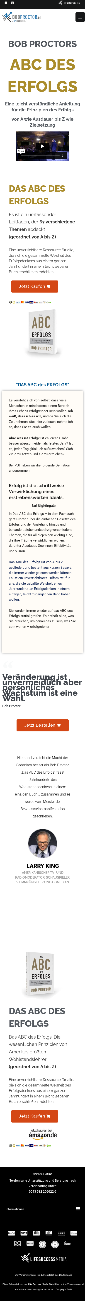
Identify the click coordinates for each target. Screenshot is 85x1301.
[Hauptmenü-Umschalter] (80, 17)
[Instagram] (12, 2)
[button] (34, 286)
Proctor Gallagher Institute (38, 1289)
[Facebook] (6, 2)
